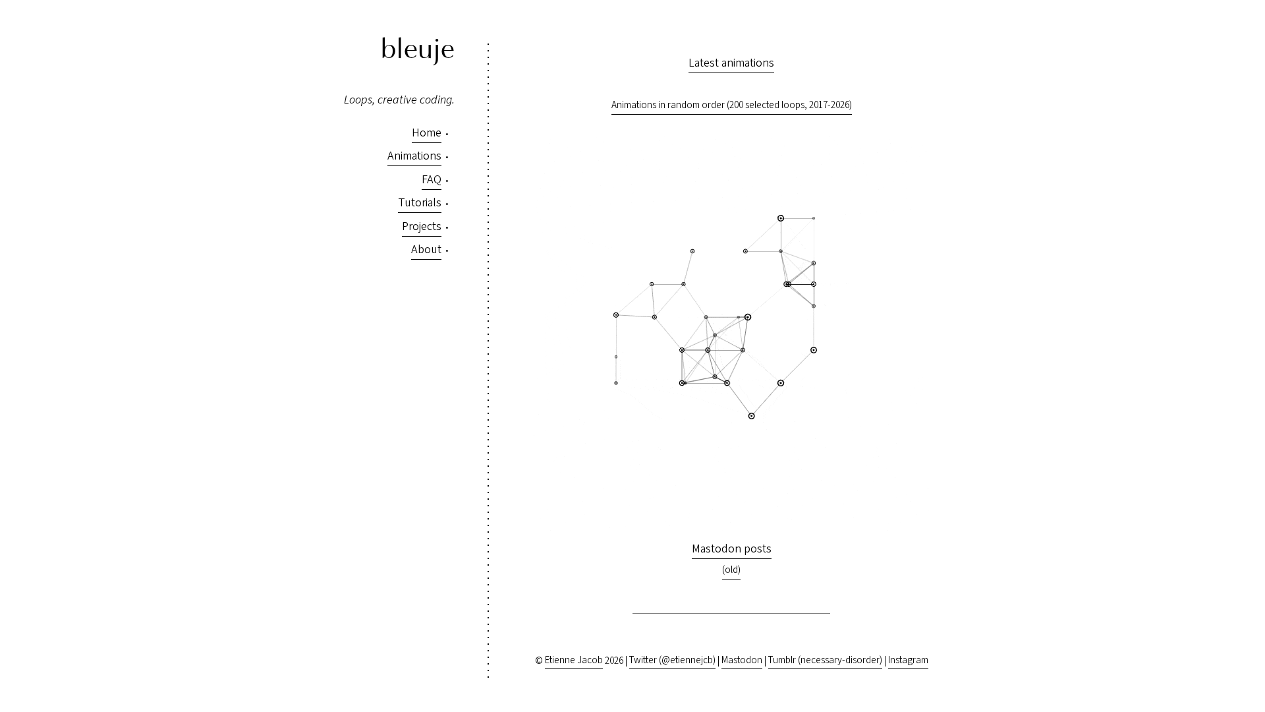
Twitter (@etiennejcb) (672, 660)
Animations (414, 156)
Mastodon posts (732, 549)
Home (426, 133)
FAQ (431, 179)
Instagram (908, 660)
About (426, 249)
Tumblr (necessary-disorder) (825, 660)
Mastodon (741, 660)
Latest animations (731, 63)
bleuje (418, 49)
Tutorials (419, 202)
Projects (421, 226)
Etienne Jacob (574, 660)
